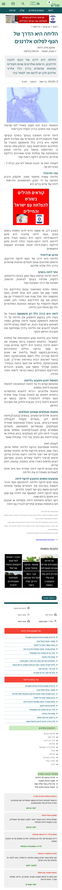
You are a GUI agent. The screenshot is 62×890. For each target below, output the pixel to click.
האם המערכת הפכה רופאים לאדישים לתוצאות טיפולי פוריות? (13, 561)
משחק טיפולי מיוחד (49, 815)
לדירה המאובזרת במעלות (31, 846)
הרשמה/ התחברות (33, 3)
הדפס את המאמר (19, 608)
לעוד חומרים (31, 884)
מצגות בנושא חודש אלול (45, 787)
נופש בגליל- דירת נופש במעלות (44, 834)
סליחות (52, 743)
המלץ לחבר (49, 615)
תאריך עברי (50, 760)
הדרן (53, 764)
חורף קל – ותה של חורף (46, 669)
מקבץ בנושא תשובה (46, 780)
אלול (53, 750)
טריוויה (12, 10)
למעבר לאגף (31, 865)
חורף (24, 81)
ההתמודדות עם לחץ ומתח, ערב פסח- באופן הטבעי (37, 661)
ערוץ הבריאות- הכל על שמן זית (44, 672)
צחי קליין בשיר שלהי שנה (44, 784)
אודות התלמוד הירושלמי (47, 853)
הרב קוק (51, 737)
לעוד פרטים (31, 808)
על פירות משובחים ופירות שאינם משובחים (49, 564)
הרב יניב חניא (49, 740)
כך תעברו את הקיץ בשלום (46, 717)
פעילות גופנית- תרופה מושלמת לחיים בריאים (39, 649)
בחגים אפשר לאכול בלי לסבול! (44, 645)
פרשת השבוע (49, 733)
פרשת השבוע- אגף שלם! (47, 872)
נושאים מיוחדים (36, 10)
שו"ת (22, 10)
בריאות (36, 26)
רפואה (33, 81)
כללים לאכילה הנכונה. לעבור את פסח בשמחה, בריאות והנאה (34, 665)
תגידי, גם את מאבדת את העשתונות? (42, 653)
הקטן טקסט (43, 621)
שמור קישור (22, 621)
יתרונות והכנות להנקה (47, 705)
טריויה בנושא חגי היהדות (45, 777)
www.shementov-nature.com (45, 539)
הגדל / (50, 621)
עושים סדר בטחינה (48, 657)
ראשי (55, 26)
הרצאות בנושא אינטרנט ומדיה (45, 796)
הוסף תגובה (48, 598)
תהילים (52, 754)
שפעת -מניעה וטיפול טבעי (31, 566)
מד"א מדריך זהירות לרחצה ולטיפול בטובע (40, 721)
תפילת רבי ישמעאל (47, 747)
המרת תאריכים (49, 757)
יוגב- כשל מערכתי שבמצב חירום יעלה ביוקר (31, 579)
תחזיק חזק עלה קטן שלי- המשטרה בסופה (49, 579)
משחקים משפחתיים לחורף (13, 581)
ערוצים (46, 26)
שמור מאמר (21, 615)
